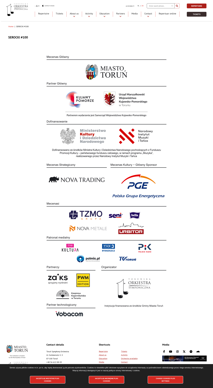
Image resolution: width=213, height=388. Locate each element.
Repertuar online (167, 13)
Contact (124, 362)
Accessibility (130, 6)
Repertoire (43, 13)
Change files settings (165, 380)
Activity (124, 355)
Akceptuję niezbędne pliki (106, 380)
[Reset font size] (37, 5)
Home (10, 26)
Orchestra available (129, 358)
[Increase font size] (38, 5)
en (142, 6)
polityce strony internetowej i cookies (124, 370)
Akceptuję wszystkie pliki (47, 380)
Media (134, 13)
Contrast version (48, 6)
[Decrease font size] (35, 5)
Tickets (59, 13)
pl (138, 6)
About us (102, 355)
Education (103, 358)
